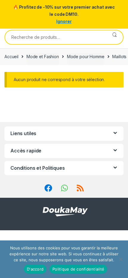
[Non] (121, 259)
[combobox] (55, 37)
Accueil (11, 56)
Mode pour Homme (85, 56)
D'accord (35, 269)
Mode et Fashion (42, 56)
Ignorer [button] (63, 21)
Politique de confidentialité (78, 269)
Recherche (114, 37)
